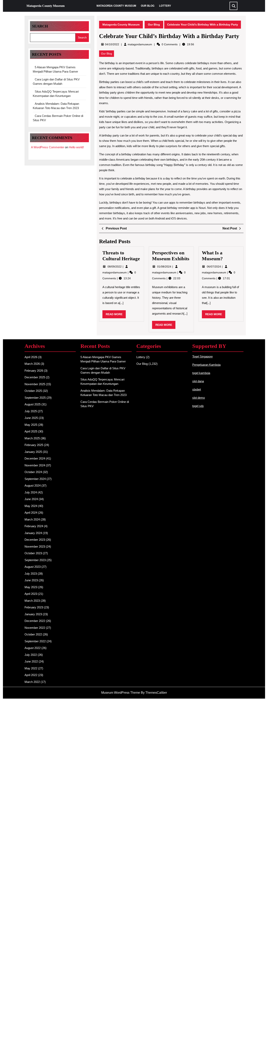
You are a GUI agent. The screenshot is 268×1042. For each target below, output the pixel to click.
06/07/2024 (214, 266)
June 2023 (31, 580)
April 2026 (31, 357)
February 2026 (34, 370)
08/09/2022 (115, 266)
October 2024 (33, 472)
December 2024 (35, 458)
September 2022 (35, 641)
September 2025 (35, 397)
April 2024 (31, 512)
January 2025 (33, 451)
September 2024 (35, 479)
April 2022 (31, 675)
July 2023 (31, 573)
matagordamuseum (140, 44)
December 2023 (35, 539)
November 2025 (35, 384)
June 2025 (31, 418)
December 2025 (35, 377)
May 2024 (31, 506)
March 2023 (32, 600)
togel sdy (198, 406)
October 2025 (33, 390)
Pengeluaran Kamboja (206, 364)
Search (40, 26)
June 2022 (31, 661)
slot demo (198, 397)
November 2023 (35, 546)
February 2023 (34, 607)
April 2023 (31, 593)
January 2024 (33, 533)
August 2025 (33, 404)
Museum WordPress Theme (120, 692)
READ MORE (116, 315)
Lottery (165, 5)
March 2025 (32, 438)
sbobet (196, 389)
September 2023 (35, 560)
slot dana (198, 381)
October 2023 (33, 553)
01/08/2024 (164, 266)
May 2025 (31, 424)
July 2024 (31, 492)
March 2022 (32, 681)
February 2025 (34, 445)
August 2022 (33, 648)
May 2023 (31, 587)
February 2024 (34, 526)
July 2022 (31, 654)
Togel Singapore (202, 356)
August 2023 (33, 566)
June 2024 (31, 499)
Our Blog (147, 5)
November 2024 (35, 465)
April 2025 (31, 431)
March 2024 (32, 519)
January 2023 (33, 614)
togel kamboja (201, 373)
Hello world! (76, 147)
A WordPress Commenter (47, 147)
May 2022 (31, 668)
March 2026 (32, 363)
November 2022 (35, 627)
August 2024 (33, 485)
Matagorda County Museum (45, 5)
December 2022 (35, 620)
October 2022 (33, 634)
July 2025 (31, 411)
